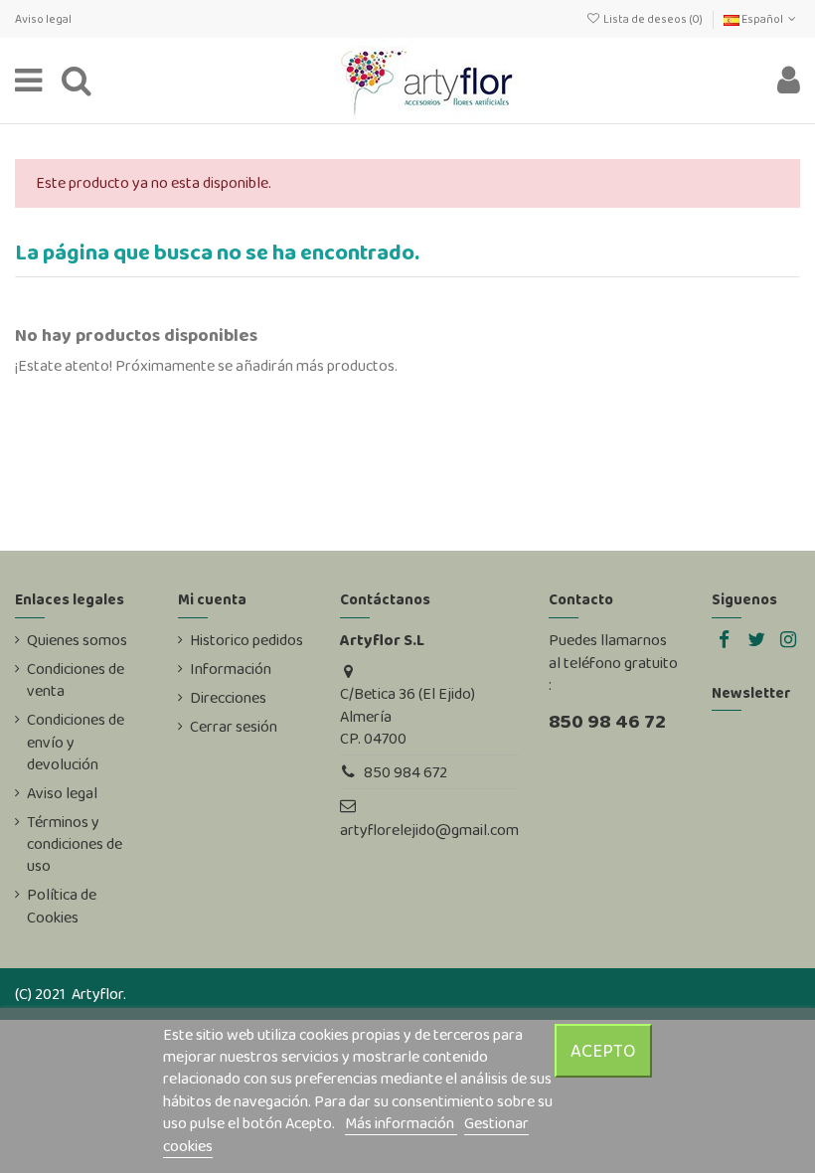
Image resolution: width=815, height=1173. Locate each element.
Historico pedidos (246, 640)
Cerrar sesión (233, 727)
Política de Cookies (61, 905)
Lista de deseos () (652, 19)
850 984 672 (405, 771)
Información (230, 669)
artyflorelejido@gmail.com (429, 829)
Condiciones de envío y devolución (75, 742)
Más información (401, 1122)
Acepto (603, 1050)
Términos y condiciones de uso (74, 844)
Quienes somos (77, 640)
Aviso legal (43, 19)
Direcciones (228, 698)
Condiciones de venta (75, 680)
